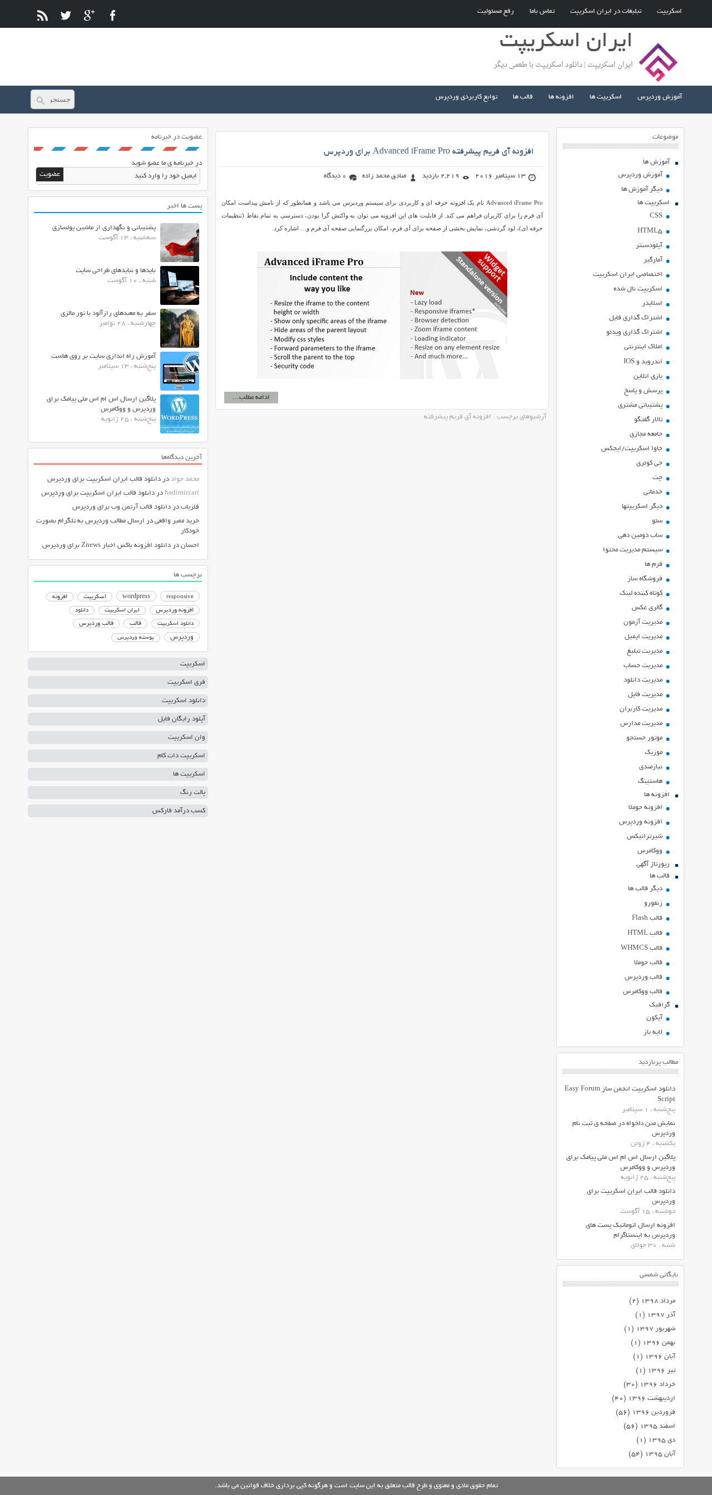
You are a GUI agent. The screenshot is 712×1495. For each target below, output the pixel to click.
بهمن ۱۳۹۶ (658, 1342)
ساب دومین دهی (640, 535)
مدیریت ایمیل (643, 636)
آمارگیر (653, 260)
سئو (657, 521)
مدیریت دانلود (643, 680)
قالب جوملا (648, 962)
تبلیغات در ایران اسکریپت (605, 11)
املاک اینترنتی (643, 347)
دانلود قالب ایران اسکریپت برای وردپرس (104, 479)
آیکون (654, 1018)
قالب (135, 623)
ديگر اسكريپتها (642, 506)
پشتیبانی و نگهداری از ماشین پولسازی (104, 227)
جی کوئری (649, 463)
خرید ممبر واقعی (177, 521)
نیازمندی (650, 767)
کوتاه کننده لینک (641, 593)
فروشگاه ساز (644, 579)
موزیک (653, 752)
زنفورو (653, 903)
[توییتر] (66, 15)
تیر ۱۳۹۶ (661, 1370)
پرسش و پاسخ (643, 390)
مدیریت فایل (645, 694)
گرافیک (659, 1005)
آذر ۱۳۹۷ (661, 1315)
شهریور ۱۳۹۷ (655, 1329)
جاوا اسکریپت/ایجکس (631, 448)
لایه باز (653, 1032)
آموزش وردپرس (659, 97)
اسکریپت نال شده (638, 289)
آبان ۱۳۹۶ (660, 1356)
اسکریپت (669, 11)
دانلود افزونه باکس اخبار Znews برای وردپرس (106, 545)
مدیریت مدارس (641, 723)
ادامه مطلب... (251, 397)
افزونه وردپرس (640, 822)
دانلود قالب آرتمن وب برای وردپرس (121, 507)
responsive (180, 597)
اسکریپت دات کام (181, 755)
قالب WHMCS (641, 948)
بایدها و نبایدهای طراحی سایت (116, 270)
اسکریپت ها (606, 97)
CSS (656, 216)
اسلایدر (652, 303)
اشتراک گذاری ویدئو (634, 332)
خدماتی (653, 492)
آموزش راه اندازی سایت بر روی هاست (103, 356)
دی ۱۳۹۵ (661, 1440)
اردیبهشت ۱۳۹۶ (651, 1398)
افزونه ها (561, 97)
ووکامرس (649, 851)
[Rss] (42, 15)
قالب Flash (647, 918)
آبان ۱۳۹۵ (660, 1454)
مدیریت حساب (643, 665)
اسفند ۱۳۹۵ (657, 1426)
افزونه (59, 597)
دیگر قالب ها (645, 888)
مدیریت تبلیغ (644, 651)
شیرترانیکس (644, 836)
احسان (190, 545)
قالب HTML (644, 933)
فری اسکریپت (186, 682)
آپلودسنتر (649, 245)
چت (657, 477)
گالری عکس (647, 607)
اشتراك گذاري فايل (635, 318)
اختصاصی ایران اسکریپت (627, 274)
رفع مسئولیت (495, 11)
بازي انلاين (648, 376)
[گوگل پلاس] (89, 15)
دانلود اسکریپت (175, 623)
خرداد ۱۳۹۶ (657, 1384)
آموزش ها (656, 162)
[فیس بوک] (112, 15)
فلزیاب (190, 507)
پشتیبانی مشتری (640, 405)
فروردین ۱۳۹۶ (653, 1412)
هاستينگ (650, 781)
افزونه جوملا (645, 807)
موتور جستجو (644, 738)
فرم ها (653, 564)
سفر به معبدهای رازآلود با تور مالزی (108, 313)
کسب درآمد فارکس (178, 811)
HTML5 (649, 231)
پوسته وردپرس (135, 638)
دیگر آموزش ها (641, 189)
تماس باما (542, 11)
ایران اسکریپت (122, 611)
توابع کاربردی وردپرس (466, 97)
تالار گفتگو (648, 419)
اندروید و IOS (643, 362)
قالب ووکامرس (642, 991)
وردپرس (182, 637)
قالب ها (523, 97)
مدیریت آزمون (643, 622)
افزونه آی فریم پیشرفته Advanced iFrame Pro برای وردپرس (429, 151)
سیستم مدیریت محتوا (632, 550)
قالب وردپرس (643, 977)
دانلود (81, 611)
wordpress (136, 597)
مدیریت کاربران (641, 709)
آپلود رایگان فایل (181, 719)
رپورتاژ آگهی (653, 864)
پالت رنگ (192, 792)
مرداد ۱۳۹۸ (658, 1301)
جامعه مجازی (646, 434)
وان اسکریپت (186, 737)
